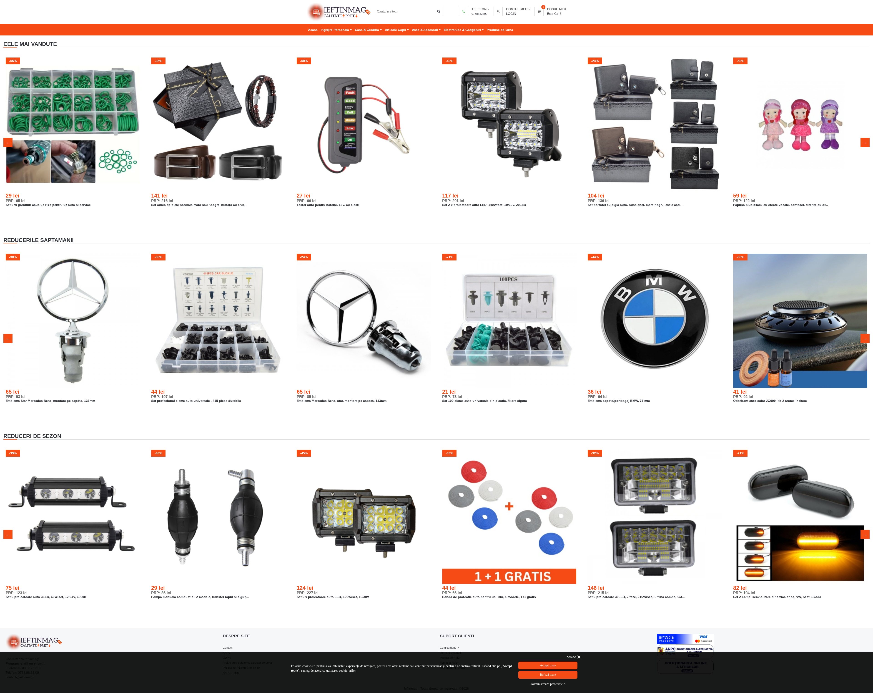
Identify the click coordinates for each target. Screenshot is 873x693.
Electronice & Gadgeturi (463, 30)
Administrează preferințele (548, 684)
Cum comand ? (449, 647)
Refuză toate (548, 674)
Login (511, 13)
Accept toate (548, 665)
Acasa (313, 30)
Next (865, 142)
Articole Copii (396, 30)
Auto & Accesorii (425, 30)
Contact (227, 647)
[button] (512, 9)
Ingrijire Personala (335, 30)
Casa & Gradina (367, 30)
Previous (8, 142)
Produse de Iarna (500, 30)
